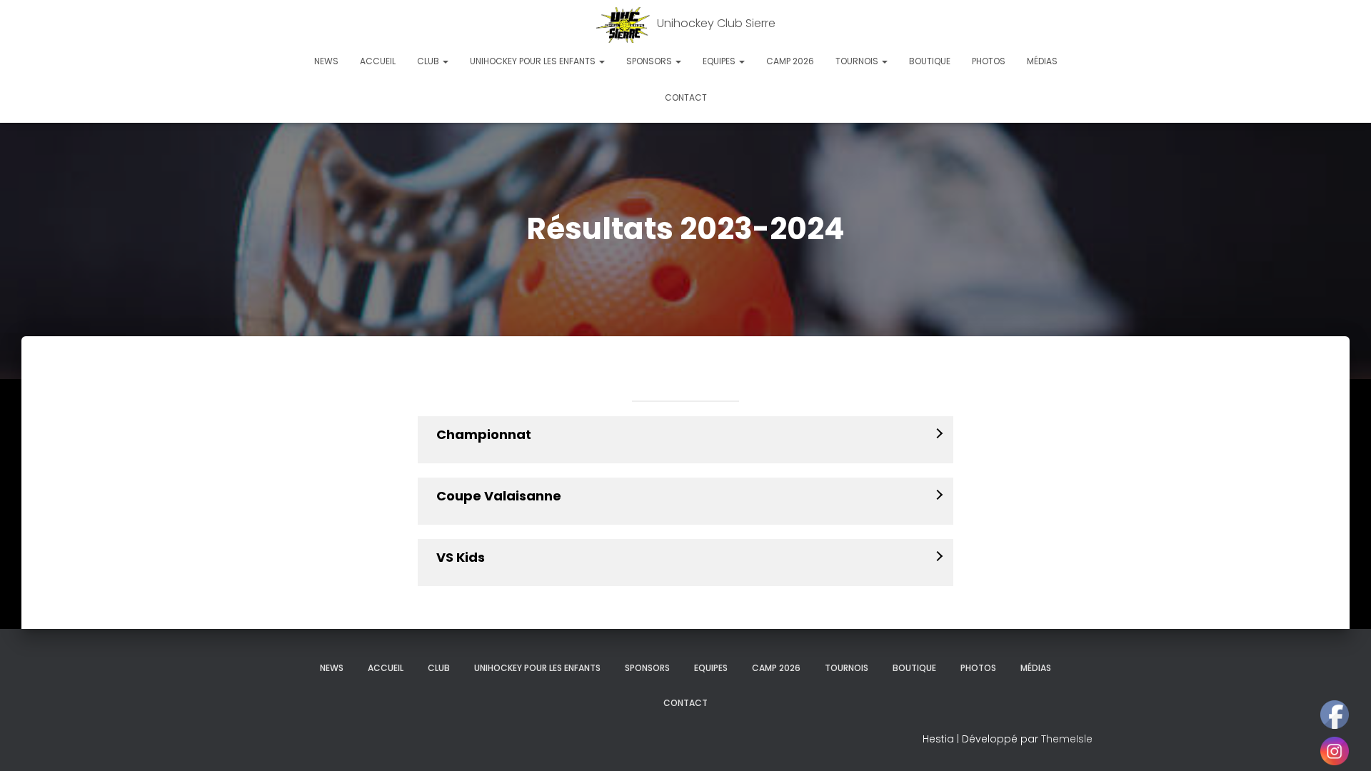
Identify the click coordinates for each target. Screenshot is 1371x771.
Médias (1042, 61)
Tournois (857, 61)
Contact (686, 97)
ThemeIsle (1067, 739)
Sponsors (650, 61)
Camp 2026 (790, 61)
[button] (444, 61)
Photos (988, 61)
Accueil (378, 61)
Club (429, 61)
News (326, 61)
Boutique (929, 61)
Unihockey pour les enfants (534, 61)
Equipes (720, 61)
